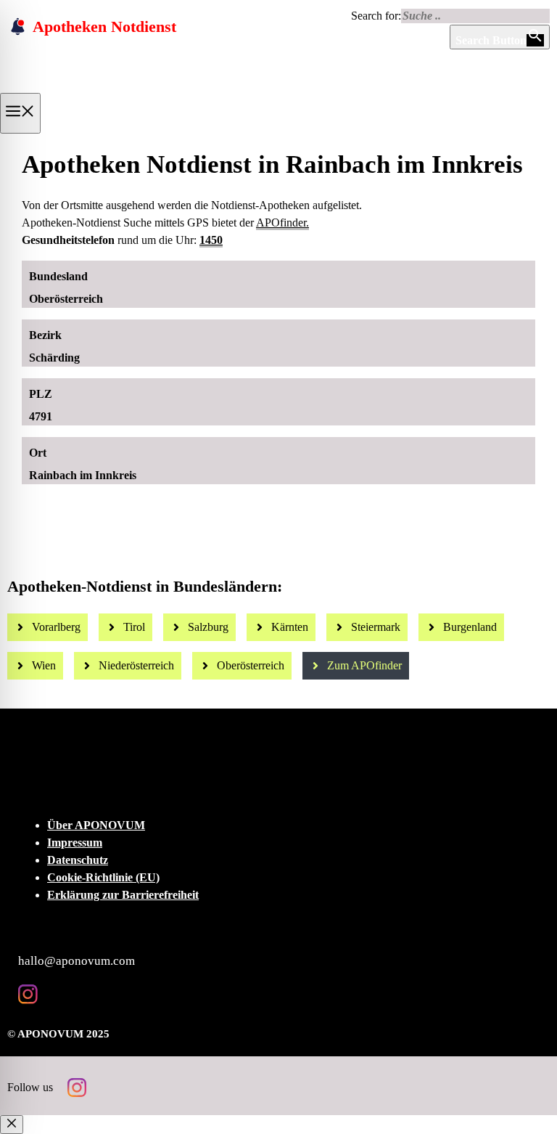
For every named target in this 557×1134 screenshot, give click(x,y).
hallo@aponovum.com (76, 961)
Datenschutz (77, 860)
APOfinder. (282, 222)
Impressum (74, 842)
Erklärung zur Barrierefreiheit (123, 895)
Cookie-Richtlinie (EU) (103, 877)
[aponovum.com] (106, 88)
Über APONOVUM (96, 825)
